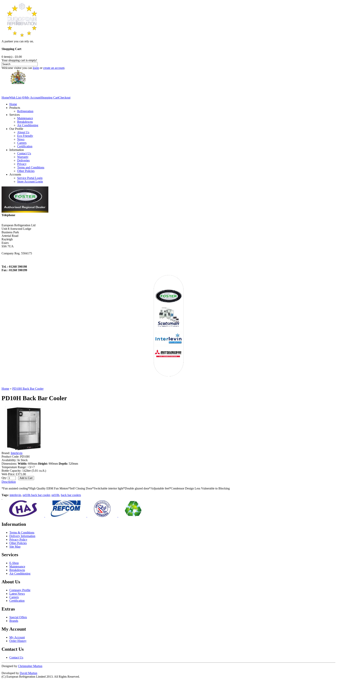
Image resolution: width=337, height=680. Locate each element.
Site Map (14, 546)
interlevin (15, 495)
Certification (24, 146)
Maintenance (25, 118)
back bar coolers (71, 495)
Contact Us (24, 153)
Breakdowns (25, 121)
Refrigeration (25, 111)
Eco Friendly (25, 135)
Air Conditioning (27, 125)
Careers (22, 142)
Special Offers (18, 617)
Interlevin (16, 453)
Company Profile (19, 590)
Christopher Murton (30, 666)
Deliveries (23, 160)
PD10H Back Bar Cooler (27, 388)
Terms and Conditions (30, 167)
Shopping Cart (50, 97)
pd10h (55, 495)
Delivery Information (22, 536)
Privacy (22, 164)
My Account (33, 97)
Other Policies (26, 171)
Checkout (64, 97)
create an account (53, 68)
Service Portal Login (30, 178)
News (20, 139)
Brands (13, 620)
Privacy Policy (18, 539)
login (36, 68)
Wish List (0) (17, 97)
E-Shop (14, 563)
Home (5, 97)
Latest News (17, 593)
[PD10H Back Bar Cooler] (24, 449)
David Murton (28, 673)
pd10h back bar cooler (36, 495)
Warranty (22, 157)
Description (9, 481)
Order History (18, 641)
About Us (23, 132)
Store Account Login (30, 181)
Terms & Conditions (21, 532)
